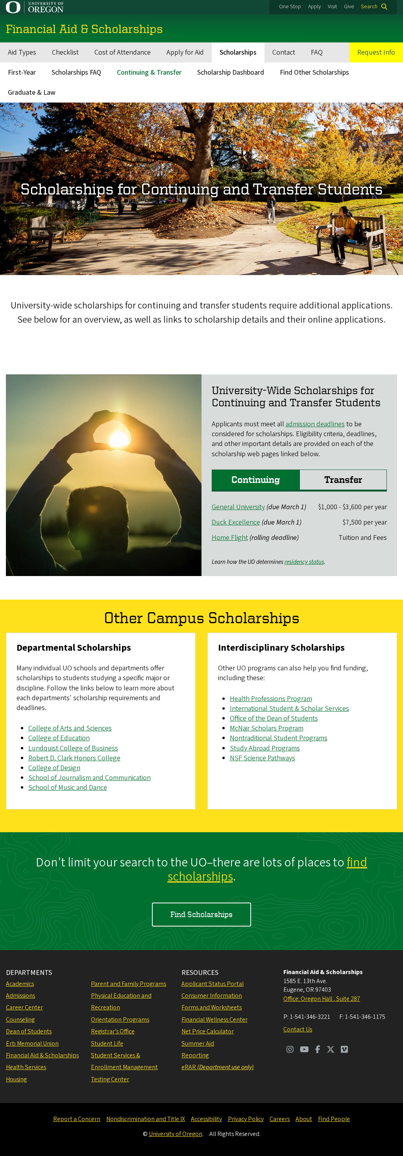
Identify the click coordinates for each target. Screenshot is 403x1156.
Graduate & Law (31, 92)
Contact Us (297, 1029)
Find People (334, 1119)
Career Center (24, 1007)
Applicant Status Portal (212, 984)
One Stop (290, 7)
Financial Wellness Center (214, 1019)
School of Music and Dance (67, 788)
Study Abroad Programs (265, 748)
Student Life (107, 1043)
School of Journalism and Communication (89, 778)
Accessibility (206, 1119)
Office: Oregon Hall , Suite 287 (321, 999)
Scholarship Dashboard (230, 72)
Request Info (376, 52)
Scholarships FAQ (76, 72)
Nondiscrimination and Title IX (145, 1119)
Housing (16, 1079)
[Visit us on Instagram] (290, 1050)
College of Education (59, 738)
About (304, 1119)
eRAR (217, 1067)
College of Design (54, 768)
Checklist (65, 52)
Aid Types (22, 52)
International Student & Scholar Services (289, 709)
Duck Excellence (236, 522)
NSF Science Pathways (262, 758)
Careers (280, 1119)
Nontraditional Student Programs (278, 738)
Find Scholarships (201, 914)
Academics (20, 984)
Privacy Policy (246, 1119)
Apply (314, 7)
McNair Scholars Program (266, 728)
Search (369, 7)
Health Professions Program (271, 699)
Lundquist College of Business (73, 748)
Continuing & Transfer (149, 72)
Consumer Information (211, 995)
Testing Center (110, 1079)
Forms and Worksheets (211, 1007)
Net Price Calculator (207, 1031)
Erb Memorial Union (32, 1043)
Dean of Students (29, 1031)
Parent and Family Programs (128, 984)
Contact (283, 52)
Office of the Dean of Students (274, 718)
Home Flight (230, 538)
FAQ (317, 52)
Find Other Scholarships (314, 72)
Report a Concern (76, 1119)
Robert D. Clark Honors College (74, 758)
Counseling (20, 1019)
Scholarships (238, 52)
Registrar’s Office (113, 1031)
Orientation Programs (120, 1019)
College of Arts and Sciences (70, 728)
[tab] (255, 481)
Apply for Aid (185, 52)
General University (238, 507)
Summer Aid (197, 1043)
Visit (332, 7)
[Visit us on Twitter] (331, 1050)
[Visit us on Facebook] (318, 1050)
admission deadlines (315, 424)
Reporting (195, 1055)
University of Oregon (175, 1134)
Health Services (26, 1067)
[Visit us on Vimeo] (344, 1050)
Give (349, 7)
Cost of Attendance (122, 52)
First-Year (22, 72)
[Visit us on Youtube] (304, 1050)
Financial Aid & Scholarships (42, 1055)
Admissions (20, 995)
